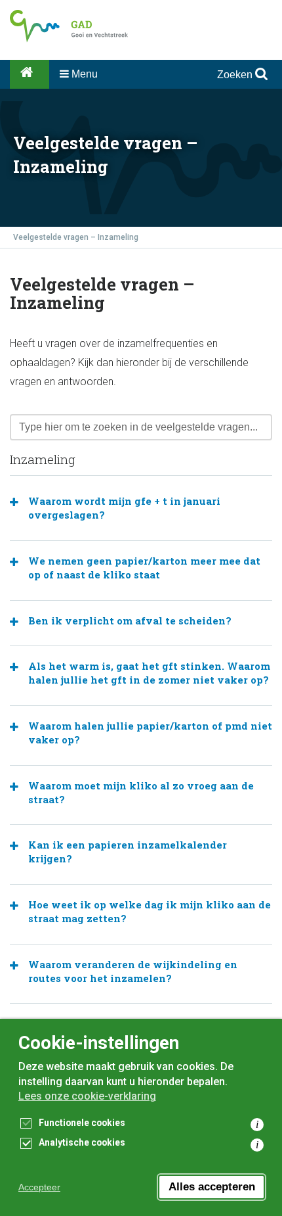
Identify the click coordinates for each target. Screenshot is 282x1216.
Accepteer (39, 1187)
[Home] (29, 74)
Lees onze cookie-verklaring (87, 1096)
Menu (83, 74)
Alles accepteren (212, 1187)
